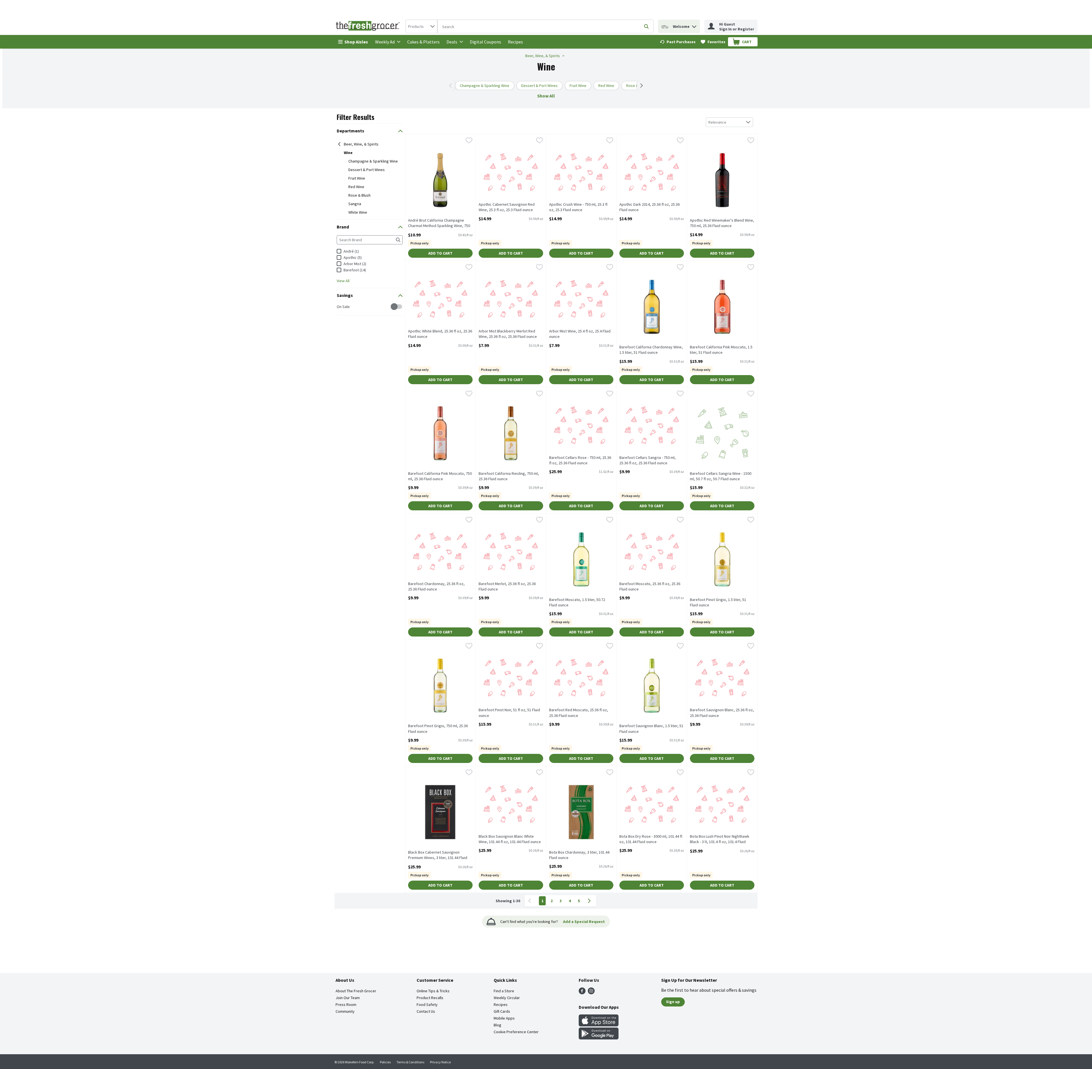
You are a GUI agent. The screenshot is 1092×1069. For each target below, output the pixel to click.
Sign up (673, 1001)
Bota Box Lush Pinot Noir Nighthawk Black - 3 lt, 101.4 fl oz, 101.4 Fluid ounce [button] (719, 839)
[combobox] (421, 26)
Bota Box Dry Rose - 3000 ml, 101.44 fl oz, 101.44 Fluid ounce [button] (650, 839)
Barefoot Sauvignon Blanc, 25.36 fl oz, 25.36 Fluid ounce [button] (722, 712)
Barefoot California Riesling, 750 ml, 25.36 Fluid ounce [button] (509, 476)
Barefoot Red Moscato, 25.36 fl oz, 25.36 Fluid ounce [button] (578, 712)
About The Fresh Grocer (356, 990)
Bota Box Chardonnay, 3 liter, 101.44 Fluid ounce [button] (579, 855)
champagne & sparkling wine (373, 161)
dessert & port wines (366, 169)
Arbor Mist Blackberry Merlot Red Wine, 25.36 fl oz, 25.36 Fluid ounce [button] (508, 333)
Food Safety (427, 1004)
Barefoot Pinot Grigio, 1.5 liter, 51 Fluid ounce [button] (718, 602)
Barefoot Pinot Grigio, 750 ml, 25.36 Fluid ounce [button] (438, 728)
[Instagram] (591, 992)
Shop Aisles (356, 42)
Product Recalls (430, 997)
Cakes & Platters (423, 42)
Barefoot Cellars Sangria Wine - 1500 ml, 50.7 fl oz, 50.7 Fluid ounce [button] (720, 476)
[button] (694, 25)
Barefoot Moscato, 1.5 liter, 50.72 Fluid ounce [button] (577, 602)
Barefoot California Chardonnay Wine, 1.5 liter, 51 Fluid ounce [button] (651, 349)
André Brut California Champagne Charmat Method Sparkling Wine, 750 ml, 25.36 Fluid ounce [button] (439, 223)
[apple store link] (599, 1025)
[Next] (640, 85)
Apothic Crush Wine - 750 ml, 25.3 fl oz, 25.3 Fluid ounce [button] (578, 207)
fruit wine (356, 178)
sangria (354, 203)
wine (348, 152)
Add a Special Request (584, 921)
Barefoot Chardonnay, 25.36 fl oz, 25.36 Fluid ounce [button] (436, 586)
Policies (385, 1062)
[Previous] (451, 85)
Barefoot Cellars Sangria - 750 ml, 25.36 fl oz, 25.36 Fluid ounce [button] (647, 460)
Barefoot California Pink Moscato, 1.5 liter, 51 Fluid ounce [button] (721, 349)
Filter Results (356, 117)
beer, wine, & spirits (361, 144)
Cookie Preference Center (516, 1031)
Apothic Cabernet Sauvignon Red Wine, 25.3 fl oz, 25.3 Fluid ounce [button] (507, 207)
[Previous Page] (530, 900)
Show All (546, 96)
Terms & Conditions (410, 1062)
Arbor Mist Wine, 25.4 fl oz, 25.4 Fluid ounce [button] (580, 333)
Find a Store (504, 990)
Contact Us (426, 1011)
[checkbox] (340, 307)
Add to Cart (440, 253)
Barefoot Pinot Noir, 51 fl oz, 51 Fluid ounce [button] (509, 712)
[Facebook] (582, 992)
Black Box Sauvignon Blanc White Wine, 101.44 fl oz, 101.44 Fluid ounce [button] (510, 839)
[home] (368, 26)
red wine (356, 186)
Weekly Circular (507, 997)
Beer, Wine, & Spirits (542, 55)
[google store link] (599, 1038)
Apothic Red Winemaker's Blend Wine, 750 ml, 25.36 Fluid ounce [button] (722, 223)
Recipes (515, 42)
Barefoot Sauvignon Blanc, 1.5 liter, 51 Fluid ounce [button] (651, 728)
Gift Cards (502, 1011)
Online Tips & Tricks (433, 990)
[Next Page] (590, 900)
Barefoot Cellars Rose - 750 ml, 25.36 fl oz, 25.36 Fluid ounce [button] (580, 460)
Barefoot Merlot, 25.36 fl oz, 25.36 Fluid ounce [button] (507, 586)
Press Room (346, 1004)
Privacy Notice (440, 1062)
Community (345, 1011)
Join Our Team (348, 997)
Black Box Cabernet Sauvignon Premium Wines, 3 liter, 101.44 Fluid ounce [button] (437, 855)
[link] (677, 42)
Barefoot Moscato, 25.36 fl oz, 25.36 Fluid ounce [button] (649, 586)
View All (343, 280)
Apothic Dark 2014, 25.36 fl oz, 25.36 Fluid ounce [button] (649, 207)
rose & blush (359, 195)
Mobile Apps (504, 1018)
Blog (497, 1025)
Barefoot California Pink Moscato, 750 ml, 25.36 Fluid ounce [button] (440, 476)
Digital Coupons (485, 42)
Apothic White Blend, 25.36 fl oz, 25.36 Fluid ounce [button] (440, 333)
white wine (357, 212)
